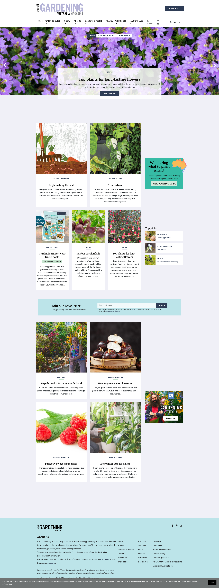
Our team (142, 545)
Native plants (162, 234)
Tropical (61, 377)
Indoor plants (115, 179)
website (51, 563)
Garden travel (52, 247)
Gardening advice (61, 179)
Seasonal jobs (115, 457)
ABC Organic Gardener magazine (167, 561)
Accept (212, 582)
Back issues (143, 561)
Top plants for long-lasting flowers (110, 79)
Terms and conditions (162, 549)
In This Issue (124, 36)
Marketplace (136, 21)
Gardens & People (106, 36)
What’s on (120, 21)
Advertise (157, 541)
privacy (134, 309)
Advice (77, 21)
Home (39, 21)
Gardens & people (93, 21)
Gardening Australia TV (163, 565)
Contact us (157, 545)
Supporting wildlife (164, 246)
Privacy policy (159, 553)
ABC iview (104, 559)
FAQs (140, 549)
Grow (67, 21)
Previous (4, 64)
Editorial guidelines (161, 557)
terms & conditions (113, 311)
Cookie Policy (186, 581)
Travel (109, 21)
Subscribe (174, 8)
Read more (109, 93)
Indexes (141, 553)
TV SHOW (150, 22)
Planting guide (52, 21)
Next (214, 64)
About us (142, 541)
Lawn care (160, 258)
